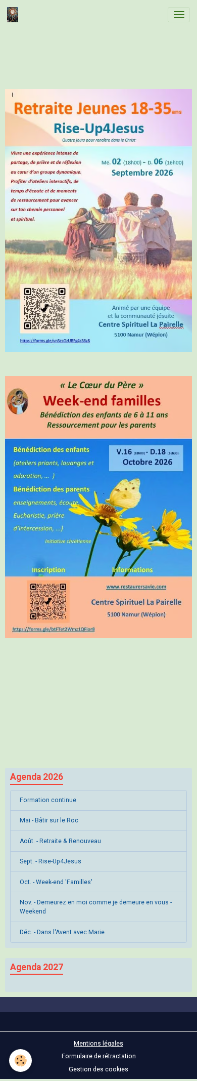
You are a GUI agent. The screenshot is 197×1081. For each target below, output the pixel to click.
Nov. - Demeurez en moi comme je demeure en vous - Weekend (96, 907)
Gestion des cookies (98, 1069)
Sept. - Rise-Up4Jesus (50, 861)
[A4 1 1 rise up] (98, 220)
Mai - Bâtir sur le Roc (49, 820)
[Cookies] (20, 1060)
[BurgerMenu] (179, 14)
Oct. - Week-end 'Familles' (56, 882)
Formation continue (48, 800)
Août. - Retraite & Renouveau (60, 841)
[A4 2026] (98, 507)
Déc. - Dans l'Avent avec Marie (62, 932)
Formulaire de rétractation (99, 1056)
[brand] (14, 14)
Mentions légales (98, 1043)
